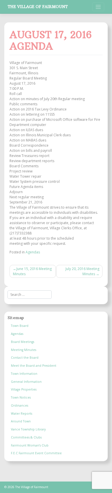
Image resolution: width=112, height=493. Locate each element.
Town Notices (21, 397)
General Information (26, 382)
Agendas (33, 252)
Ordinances (19, 405)
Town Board (19, 326)
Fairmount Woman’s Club (30, 445)
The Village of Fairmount (38, 6)
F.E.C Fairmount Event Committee (36, 453)
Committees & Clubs (26, 437)
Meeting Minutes (23, 350)
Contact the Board (24, 358)
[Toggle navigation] (98, 7)
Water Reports (21, 414)
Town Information (24, 374)
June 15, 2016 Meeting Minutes (32, 271)
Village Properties (23, 389)
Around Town (21, 421)
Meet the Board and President (33, 366)
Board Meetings (22, 342)
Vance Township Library (28, 429)
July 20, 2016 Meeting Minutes (82, 271)
